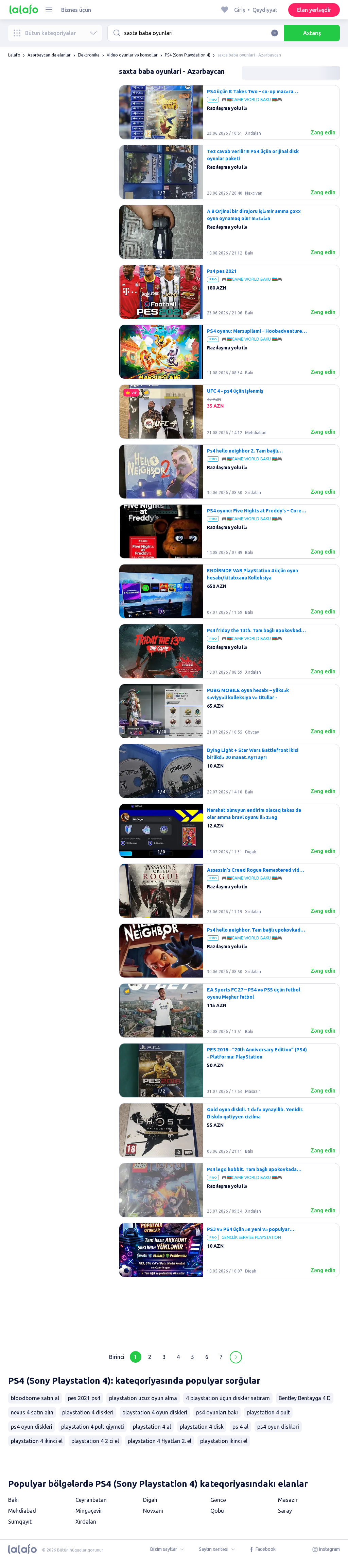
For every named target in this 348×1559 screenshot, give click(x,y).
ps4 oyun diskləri (278, 1427)
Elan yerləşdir (314, 10)
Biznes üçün (76, 10)
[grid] (229, 714)
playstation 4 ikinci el (37, 1441)
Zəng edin (323, 132)
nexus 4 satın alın (32, 1412)
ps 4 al (240, 1427)
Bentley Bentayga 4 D (305, 1398)
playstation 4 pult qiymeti (92, 1427)
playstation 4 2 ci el (95, 1441)
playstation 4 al (152, 1427)
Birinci (116, 1357)
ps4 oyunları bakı (217, 1412)
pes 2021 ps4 (84, 1398)
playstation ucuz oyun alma (143, 1398)
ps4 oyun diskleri (31, 1427)
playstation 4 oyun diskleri (154, 1412)
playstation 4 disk (202, 1427)
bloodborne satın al (35, 1398)
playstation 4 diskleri (88, 1412)
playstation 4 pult (268, 1412)
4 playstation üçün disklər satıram (228, 1398)
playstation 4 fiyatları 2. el (159, 1441)
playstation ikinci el (223, 1441)
